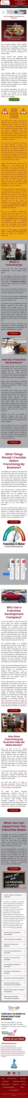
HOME (3, 1078)
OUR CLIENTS (23, 1078)
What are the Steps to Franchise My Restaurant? (13, 1053)
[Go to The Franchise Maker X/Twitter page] (19, 1073)
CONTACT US (15, 1084)
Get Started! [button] (14, 99)
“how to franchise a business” (14, 783)
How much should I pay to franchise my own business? (12, 984)
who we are (23, 649)
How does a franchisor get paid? (14, 978)
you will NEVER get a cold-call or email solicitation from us (14, 205)
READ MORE (14, 333)
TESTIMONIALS (5, 1081)
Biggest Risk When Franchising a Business (11, 1049)
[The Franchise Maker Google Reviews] (14, 1008)
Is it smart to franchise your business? (12, 972)
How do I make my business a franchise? (13, 896)
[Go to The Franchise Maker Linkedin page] (15, 1073)
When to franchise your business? (11, 945)
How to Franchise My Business (8, 1046)
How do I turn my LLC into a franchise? (12, 958)
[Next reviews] (25, 569)
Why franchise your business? (13, 939)
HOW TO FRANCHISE (12, 1078)
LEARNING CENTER (5, 1084)
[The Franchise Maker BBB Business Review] (14, 1063)
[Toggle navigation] (25, 6)
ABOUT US (23, 1084)
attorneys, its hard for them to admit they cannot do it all (14, 701)
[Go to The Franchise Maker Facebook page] (10, 1073)
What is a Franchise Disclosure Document (11, 1047)
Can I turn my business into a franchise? (12, 952)
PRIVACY (22, 1087)
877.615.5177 (13, 6)
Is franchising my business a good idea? (12, 965)
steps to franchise (20, 230)
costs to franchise (21, 425)
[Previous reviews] (9, 569)
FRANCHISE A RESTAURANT (19, 1081)
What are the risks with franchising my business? (11, 997)
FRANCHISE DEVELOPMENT (8, 1087)
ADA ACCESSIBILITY (14, 1090)
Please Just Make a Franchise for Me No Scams (13, 1051)
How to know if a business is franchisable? (12, 933)
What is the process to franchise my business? (14, 990)
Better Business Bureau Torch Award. (15, 219)
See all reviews (7, 574)
